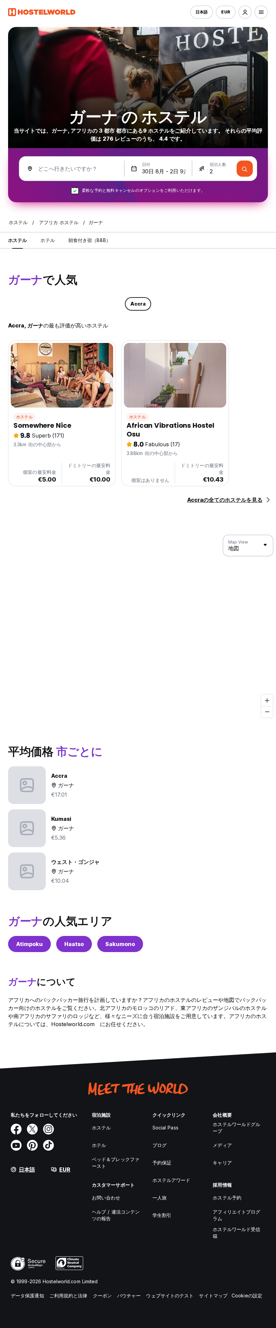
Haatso (74, 944)
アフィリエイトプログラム (236, 1215)
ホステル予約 (227, 1197)
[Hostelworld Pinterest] (32, 1145)
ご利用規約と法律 (68, 1295)
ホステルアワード (171, 1180)
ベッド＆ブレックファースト (115, 1162)
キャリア (222, 1162)
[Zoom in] (267, 700)
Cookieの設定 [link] (247, 1295)
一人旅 (159, 1197)
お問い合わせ (106, 1197)
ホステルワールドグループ (236, 1127)
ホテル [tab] (47, 240)
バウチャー (129, 1295)
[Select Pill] (245, 12)
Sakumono (120, 944)
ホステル (24, 416)
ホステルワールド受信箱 (236, 1232)
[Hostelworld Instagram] (48, 1129)
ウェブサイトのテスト (170, 1295)
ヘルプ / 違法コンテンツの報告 (116, 1215)
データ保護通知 (27, 1295)
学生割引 (161, 1215)
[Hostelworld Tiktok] (48, 1145)
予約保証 (161, 1162)
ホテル (99, 1145)
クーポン (102, 1295)
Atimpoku (29, 944)
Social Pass (165, 1127)
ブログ (159, 1145)
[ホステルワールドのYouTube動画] (16, 1145)
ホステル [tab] (17, 240)
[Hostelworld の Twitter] (32, 1129)
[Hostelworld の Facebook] (16, 1129)
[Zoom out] (267, 711)
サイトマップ (213, 1295)
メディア (222, 1145)
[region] (138, 626)
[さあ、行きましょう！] (245, 169)
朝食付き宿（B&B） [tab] (89, 240)
